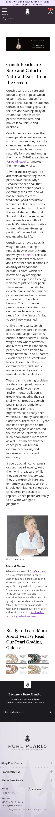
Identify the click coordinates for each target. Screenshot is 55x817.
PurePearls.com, (38, 571)
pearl (29, 255)
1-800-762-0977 (9, 793)
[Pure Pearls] (27, 11)
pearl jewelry (19, 161)
